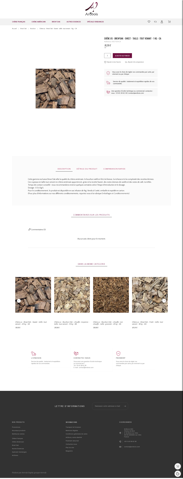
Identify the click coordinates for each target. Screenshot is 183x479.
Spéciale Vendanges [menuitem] (95, 22)
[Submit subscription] (125, 406)
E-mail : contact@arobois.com (84, 367)
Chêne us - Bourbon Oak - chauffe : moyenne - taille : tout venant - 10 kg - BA (71, 323)
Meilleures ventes (18, 434)
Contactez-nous (71, 444)
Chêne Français (17, 438)
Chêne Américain (18, 442)
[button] (112, 62)
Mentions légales (72, 430)
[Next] (164, 301)
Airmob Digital (27, 472)
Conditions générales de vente (76, 434)
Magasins (69, 451)
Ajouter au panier (122, 55)
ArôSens (15, 455)
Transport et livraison (73, 427)
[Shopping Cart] (178, 466)
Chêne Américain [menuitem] (39, 22)
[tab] (64, 169)
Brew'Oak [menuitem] (56, 22)
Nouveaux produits (18, 430)
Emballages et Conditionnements (115, 193)
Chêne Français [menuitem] (18, 22)
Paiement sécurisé (72, 441)
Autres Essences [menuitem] (74, 22)
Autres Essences (18, 448)
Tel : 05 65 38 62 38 (80, 365)
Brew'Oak (15, 445)
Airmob (43, 472)
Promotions (16, 427)
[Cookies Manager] (178, 474)
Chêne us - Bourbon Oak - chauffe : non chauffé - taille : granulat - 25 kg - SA (108, 323)
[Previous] (19, 301)
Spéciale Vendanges (19, 452)
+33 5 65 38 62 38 (130, 441)
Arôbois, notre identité (74, 437)
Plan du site (70, 447)
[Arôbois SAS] (91, 9)
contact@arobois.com (132, 447)
